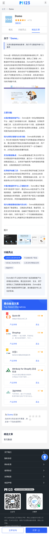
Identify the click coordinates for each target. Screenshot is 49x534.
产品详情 (13, 324)
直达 (37, 324)
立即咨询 (13, 530)
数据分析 (18, 23)
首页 (3, 9)
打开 (35, 530)
